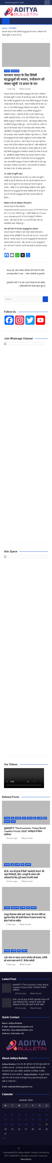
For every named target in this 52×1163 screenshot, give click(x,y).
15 (40, 1120)
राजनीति (40, 818)
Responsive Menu (47, 2)
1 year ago (10, 89)
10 (5, 1120)
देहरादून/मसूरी (15, 71)
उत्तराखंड (7, 71)
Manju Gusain (25, 89)
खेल (12, 818)
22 (40, 1124)
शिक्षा (45, 818)
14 (33, 1120)
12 (19, 1120)
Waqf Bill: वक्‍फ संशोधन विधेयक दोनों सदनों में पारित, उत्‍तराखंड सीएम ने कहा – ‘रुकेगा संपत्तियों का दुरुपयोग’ (26, 272)
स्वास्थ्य (13, 821)
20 (26, 1124)
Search (45, 299)
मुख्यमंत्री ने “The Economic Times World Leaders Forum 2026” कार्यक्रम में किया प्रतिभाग (25, 831)
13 (26, 1120)
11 (12, 1120)
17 (5, 1124)
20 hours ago (11, 838)
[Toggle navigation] (13, 21)
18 (12, 1124)
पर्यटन (24, 818)
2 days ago (10, 924)
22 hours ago (11, 881)
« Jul (4, 1138)
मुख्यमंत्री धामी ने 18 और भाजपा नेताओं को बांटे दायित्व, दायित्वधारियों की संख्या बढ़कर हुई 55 (26, 284)
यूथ (35, 818)
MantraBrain (26, 1159)
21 (33, 1124)
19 (19, 1124)
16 (46, 1120)
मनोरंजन (30, 818)
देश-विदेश (18, 818)
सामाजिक (7, 821)
